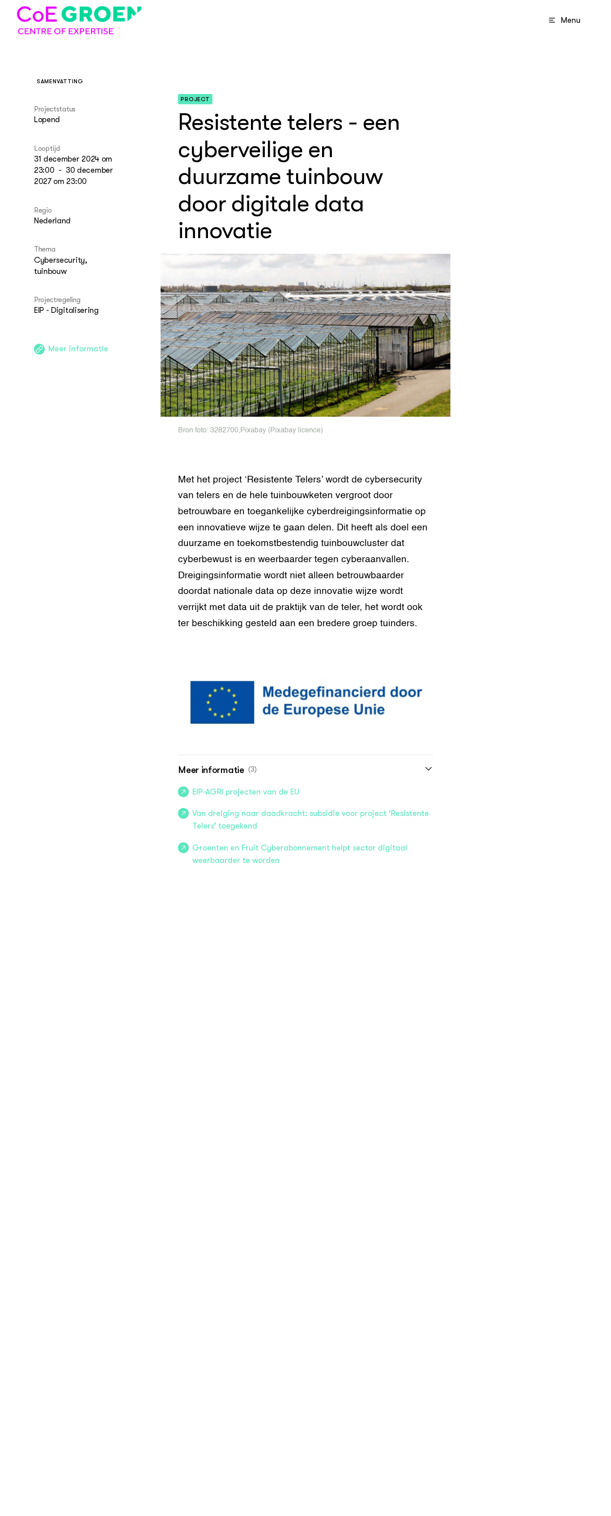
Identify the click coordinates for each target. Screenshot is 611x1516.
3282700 (224, 430)
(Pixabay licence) (294, 430)
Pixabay (253, 430)
